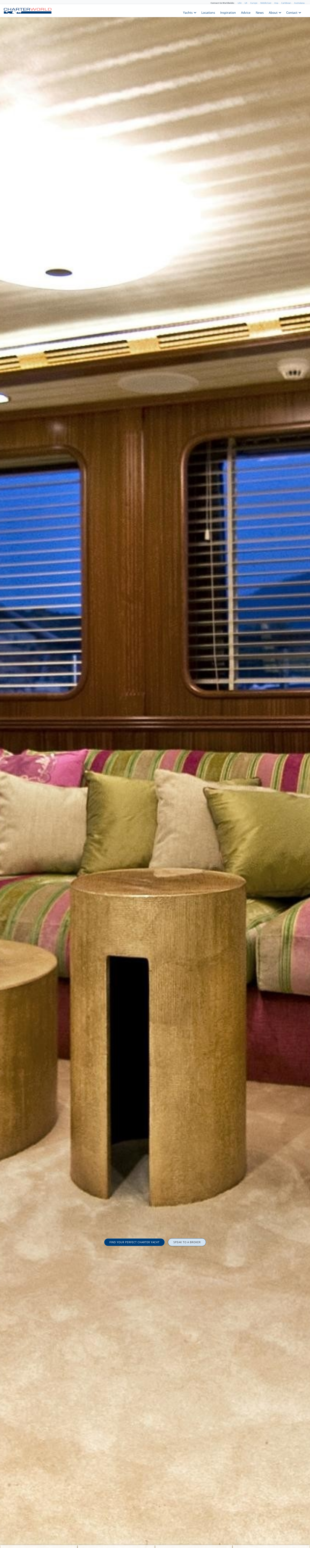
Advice (246, 12)
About (273, 12)
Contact (291, 12)
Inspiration (228, 12)
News (260, 12)
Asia (276, 2)
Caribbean (286, 2)
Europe (253, 2)
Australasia (299, 2)
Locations (208, 12)
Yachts (188, 12)
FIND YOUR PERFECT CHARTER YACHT (134, 1242)
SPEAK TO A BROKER (187, 1242)
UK (246, 2)
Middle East (265, 2)
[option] (155, 774)
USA (240, 2)
